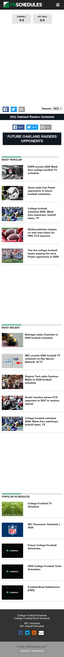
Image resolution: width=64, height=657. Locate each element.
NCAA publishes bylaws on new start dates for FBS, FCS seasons (42, 232)
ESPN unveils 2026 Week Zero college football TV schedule (43, 170)
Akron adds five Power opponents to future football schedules (41, 190)
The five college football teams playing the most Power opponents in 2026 (43, 253)
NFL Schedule (32, 623)
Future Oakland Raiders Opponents (32, 139)
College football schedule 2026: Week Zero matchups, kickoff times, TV (41, 421)
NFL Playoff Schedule (32, 626)
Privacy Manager (32, 650)
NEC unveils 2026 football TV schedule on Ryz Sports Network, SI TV (42, 358)
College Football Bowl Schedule (32, 618)
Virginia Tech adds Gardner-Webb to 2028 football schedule (42, 379)
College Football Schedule (32, 615)
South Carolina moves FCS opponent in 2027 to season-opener (42, 400)
